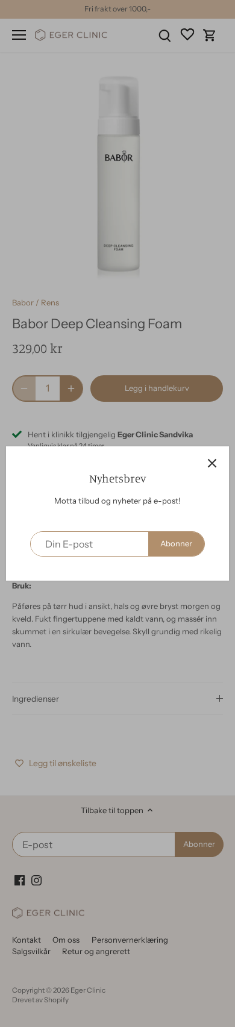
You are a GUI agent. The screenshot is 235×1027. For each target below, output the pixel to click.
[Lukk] (212, 463)
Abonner (176, 543)
